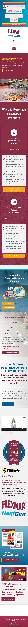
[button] (14, 48)
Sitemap (17, 618)
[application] (14, 423)
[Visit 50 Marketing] (14, 624)
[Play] (3, 429)
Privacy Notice (12, 618)
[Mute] (22, 429)
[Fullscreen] (24, 429)
